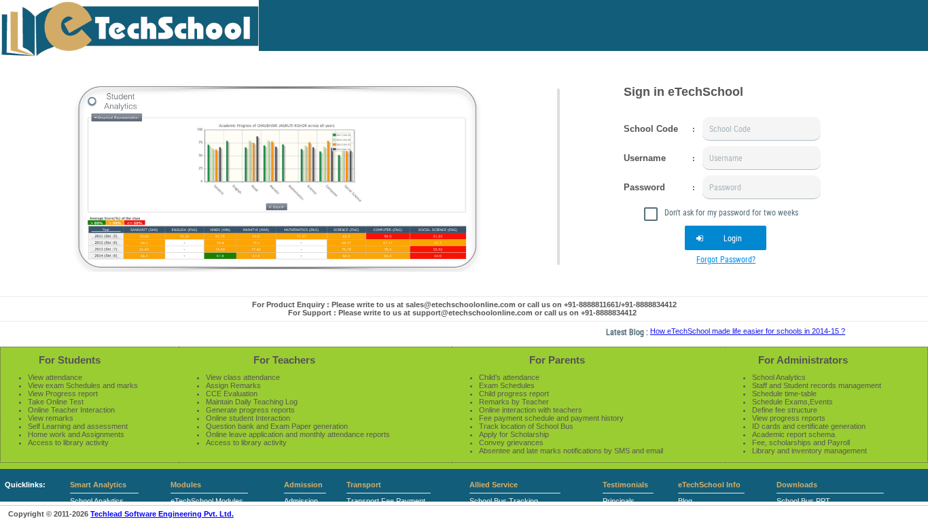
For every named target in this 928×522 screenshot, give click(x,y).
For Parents (557, 360)
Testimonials (625, 485)
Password (644, 187)
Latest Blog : (621, 331)
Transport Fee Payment (385, 501)
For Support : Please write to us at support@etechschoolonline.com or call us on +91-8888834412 (462, 313)
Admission (303, 485)
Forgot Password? (725, 259)
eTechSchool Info (709, 485)
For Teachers (284, 360)
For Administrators (803, 360)
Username (645, 158)
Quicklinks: (25, 485)
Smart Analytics (98, 485)
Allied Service (493, 485)
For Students (70, 360)
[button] (725, 238)
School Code (651, 129)
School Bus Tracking (503, 501)
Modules (186, 485)
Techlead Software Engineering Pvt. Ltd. (162, 514)
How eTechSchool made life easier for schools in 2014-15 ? (740, 331)
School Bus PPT (803, 501)
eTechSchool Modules (207, 501)
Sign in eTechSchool (683, 92)
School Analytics (97, 501)
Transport (363, 485)
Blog (685, 501)
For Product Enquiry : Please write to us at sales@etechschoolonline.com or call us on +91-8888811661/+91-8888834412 (464, 304)
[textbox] (761, 129)
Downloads (797, 485)
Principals (619, 501)
